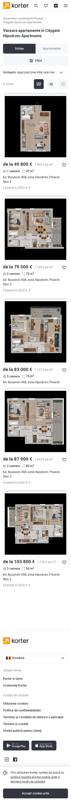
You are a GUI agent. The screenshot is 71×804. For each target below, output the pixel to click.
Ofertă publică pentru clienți (22, 731)
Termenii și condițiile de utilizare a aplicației (33, 717)
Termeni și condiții (15, 724)
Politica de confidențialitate (22, 710)
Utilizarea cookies (15, 703)
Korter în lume (13, 678)
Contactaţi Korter (15, 685)
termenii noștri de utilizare (28, 781)
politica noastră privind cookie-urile (34, 777)
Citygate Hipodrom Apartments (22, 22)
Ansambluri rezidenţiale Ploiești (23, 18)
